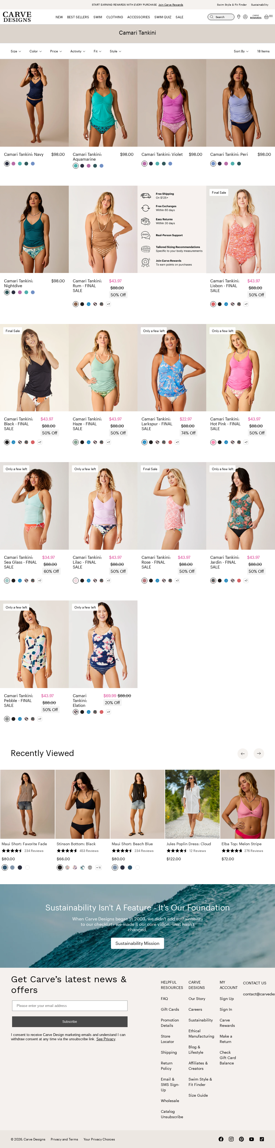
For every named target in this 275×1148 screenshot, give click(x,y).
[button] (20, 51)
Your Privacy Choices (99, 1139)
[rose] (145, 580)
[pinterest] (241, 1139)
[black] (82, 304)
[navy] (7, 163)
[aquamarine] (20, 163)
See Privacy (105, 1039)
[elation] (95, 304)
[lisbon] (213, 304)
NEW (59, 17)
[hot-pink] (213, 442)
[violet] (13, 163)
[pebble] (7, 719)
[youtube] (251, 1139)
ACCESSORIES (138, 17)
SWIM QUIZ (162, 17)
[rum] (76, 304)
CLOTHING (114, 17)
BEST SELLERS (78, 17)
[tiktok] (261, 1139)
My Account (229, 985)
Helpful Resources (172, 985)
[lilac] (76, 580)
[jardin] (102, 304)
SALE (179, 17)
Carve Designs (197, 985)
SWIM (97, 17)
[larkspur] (89, 304)
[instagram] (231, 1139)
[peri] (33, 163)
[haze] (76, 442)
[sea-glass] (7, 580)
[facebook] (221, 1139)
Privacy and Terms (64, 1139)
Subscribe (69, 1022)
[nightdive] (26, 163)
